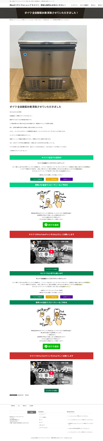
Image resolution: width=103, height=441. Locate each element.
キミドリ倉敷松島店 (52, 179)
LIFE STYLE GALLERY (43, 427)
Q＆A (19, 405)
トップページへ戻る (51, 269)
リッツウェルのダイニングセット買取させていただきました (80, 432)
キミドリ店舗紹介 (42, 417)
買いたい (41, 419)
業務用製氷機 (20, 395)
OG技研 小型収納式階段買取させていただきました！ (79, 428)
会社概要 (31, 405)
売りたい (41, 422)
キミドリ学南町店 (37, 179)
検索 (31, 412)
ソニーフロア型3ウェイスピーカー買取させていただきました (80, 419)
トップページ (42, 414)
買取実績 (27, 395)
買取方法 (24, 405)
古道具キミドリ (67, 179)
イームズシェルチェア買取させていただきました (78, 416)
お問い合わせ (42, 425)
